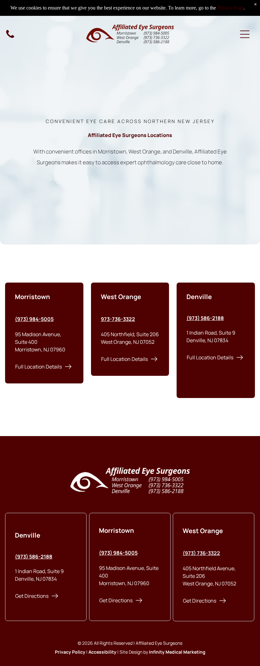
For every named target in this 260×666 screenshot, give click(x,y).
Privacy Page (230, 7)
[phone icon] (10, 37)
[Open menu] (245, 34)
